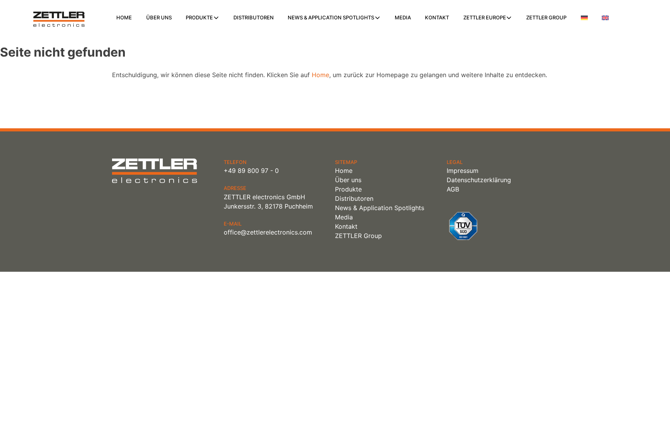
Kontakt (437, 17)
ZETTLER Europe (484, 17)
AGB (453, 189)
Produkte (199, 17)
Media (403, 17)
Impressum (462, 170)
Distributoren (253, 17)
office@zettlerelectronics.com (268, 232)
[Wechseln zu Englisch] (605, 18)
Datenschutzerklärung (479, 180)
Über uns (159, 17)
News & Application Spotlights (331, 17)
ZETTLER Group (546, 17)
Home (124, 17)
